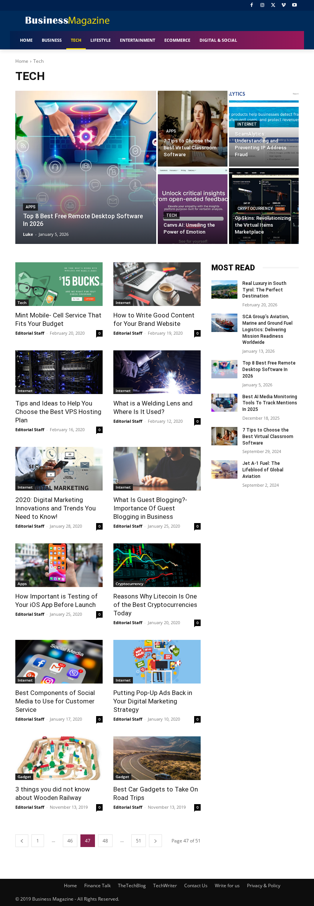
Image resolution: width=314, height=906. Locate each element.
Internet (247, 124)
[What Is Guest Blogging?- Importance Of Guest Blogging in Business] (157, 469)
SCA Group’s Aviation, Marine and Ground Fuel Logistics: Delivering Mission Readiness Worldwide (267, 329)
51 (138, 840)
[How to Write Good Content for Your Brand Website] (157, 284)
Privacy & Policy (263, 885)
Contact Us (196, 885)
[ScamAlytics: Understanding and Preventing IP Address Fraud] (264, 129)
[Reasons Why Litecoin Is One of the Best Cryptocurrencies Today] (157, 565)
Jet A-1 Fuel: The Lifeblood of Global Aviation (262, 470)
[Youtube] (294, 5)
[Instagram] (262, 5)
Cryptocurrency (255, 208)
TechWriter (165, 885)
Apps (30, 207)
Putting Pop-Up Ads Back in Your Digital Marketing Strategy (152, 701)
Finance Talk (97, 885)
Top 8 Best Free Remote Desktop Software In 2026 (269, 369)
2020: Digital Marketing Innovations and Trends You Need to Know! (55, 508)
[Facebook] (251, 5)
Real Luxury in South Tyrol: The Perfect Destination (264, 290)
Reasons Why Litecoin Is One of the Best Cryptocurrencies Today (155, 604)
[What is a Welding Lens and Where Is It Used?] (157, 372)
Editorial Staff (29, 333)
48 (105, 840)
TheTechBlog (132, 885)
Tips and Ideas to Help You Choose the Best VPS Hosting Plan (58, 411)
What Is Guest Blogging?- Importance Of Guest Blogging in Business (150, 508)
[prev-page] (21, 840)
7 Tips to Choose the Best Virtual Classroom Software (267, 436)
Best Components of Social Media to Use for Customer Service (55, 701)
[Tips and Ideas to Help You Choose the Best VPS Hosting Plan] (59, 372)
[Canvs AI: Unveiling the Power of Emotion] (192, 206)
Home (21, 61)
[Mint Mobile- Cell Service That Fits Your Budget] (59, 284)
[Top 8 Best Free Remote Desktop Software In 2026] (85, 167)
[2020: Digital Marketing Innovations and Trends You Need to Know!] (59, 469)
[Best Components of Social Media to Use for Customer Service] (59, 662)
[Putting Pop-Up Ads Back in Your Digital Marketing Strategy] (157, 662)
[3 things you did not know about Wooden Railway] (59, 758)
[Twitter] (273, 5)
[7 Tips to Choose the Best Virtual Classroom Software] (192, 129)
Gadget (24, 776)
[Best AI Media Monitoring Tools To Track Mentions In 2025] (224, 403)
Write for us (227, 885)
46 (70, 840)
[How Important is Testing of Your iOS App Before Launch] (59, 565)
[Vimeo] (283, 5)
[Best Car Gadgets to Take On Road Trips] (157, 758)
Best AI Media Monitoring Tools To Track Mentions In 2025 (269, 403)
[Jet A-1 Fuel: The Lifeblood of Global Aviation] (224, 469)
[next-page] (155, 840)
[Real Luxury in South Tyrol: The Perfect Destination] (224, 289)
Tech (171, 215)
